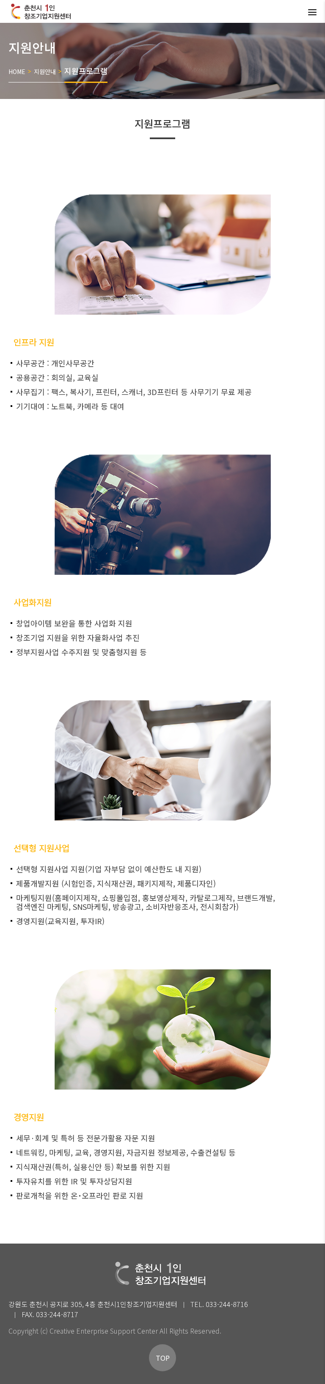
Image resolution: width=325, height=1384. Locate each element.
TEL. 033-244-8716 (219, 1304)
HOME (16, 71)
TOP (163, 1358)
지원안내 (45, 71)
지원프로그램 (85, 70)
